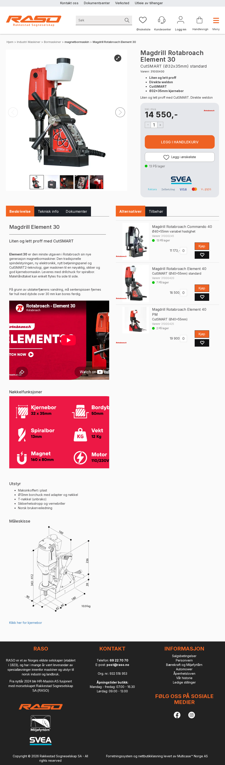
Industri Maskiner (28, 42)
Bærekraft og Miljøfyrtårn (184, 665)
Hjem (10, 42)
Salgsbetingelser (184, 656)
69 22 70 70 (119, 660)
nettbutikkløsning (150, 756)
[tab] (20, 211)
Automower (184, 669)
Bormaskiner (52, 42)
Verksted (122, 3)
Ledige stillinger (184, 682)
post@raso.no (118, 665)
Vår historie (184, 678)
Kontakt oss (69, 3)
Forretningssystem (119, 756)
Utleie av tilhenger (149, 3)
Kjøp (180, 142)
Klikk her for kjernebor (25, 623)
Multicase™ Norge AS (192, 756)
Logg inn (180, 21)
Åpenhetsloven (184, 673)
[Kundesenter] (162, 20)
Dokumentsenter (97, 3)
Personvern (184, 660)
